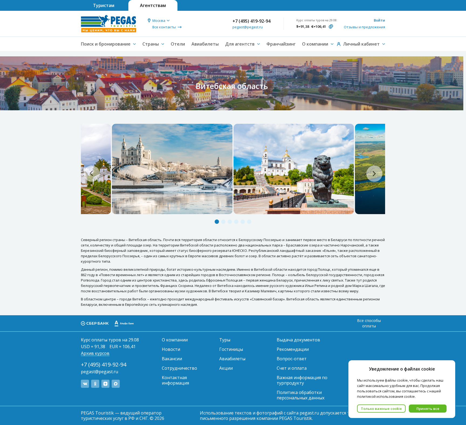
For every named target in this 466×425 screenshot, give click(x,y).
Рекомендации (293, 349)
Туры (224, 340)
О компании (175, 340)
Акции (226, 368)
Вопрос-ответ (292, 359)
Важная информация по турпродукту (302, 380)
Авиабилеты (205, 44)
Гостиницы (231, 349)
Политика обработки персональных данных (300, 395)
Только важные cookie (381, 408)
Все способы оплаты (369, 323)
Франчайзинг (281, 44)
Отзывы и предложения (364, 27)
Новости (171, 349)
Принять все (427, 408)
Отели (178, 44)
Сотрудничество (179, 368)
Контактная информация (175, 380)
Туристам (103, 5)
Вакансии (172, 359)
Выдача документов (298, 340)
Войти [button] (379, 20)
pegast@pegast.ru (247, 27)
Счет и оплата (292, 368)
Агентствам (153, 5)
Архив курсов (95, 353)
